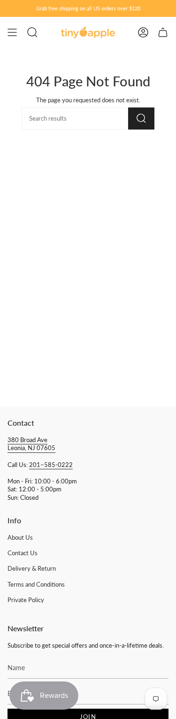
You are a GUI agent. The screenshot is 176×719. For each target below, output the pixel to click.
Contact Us (23, 553)
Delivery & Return (32, 568)
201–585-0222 (51, 464)
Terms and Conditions (36, 584)
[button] (32, 32)
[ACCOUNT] (143, 32)
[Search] (141, 118)
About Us (20, 537)
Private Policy (26, 600)
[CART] (162, 32)
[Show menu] (12, 32)
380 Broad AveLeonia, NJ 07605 (31, 444)
